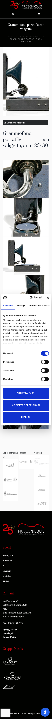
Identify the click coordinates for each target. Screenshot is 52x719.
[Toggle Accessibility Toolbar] (45, 712)
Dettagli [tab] (21, 305)
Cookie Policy (9, 637)
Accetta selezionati (26, 405)
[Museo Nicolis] (26, 5)
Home (11, 36)
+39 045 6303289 (14, 616)
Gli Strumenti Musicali (29, 36)
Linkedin (7, 570)
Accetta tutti (26, 393)
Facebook (7, 560)
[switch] (45, 362)
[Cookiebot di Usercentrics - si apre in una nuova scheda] (31, 298)
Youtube (7, 576)
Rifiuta (26, 417)
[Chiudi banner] (48, 298)
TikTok (6, 581)
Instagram (8, 555)
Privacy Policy (10, 629)
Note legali (8, 633)
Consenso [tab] (8, 305)
